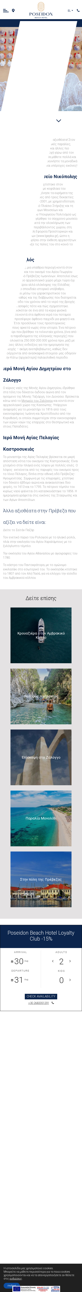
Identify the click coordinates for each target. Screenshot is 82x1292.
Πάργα (45, 62)
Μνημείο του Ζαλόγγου (37, 401)
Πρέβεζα (41, 69)
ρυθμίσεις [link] (16, 1278)
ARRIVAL (20, 952)
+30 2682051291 (38, 1003)
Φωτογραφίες (35, 77)
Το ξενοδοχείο (44, 33)
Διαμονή (47, 40)
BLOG (41, 84)
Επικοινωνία (33, 91)
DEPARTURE (20, 970)
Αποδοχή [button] (11, 1285)
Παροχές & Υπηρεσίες (36, 47)
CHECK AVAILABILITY (41, 996)
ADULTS (61, 952)
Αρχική (52, 25)
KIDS (61, 971)
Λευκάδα (44, 55)
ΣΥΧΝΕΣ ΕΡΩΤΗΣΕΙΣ (27, 99)
